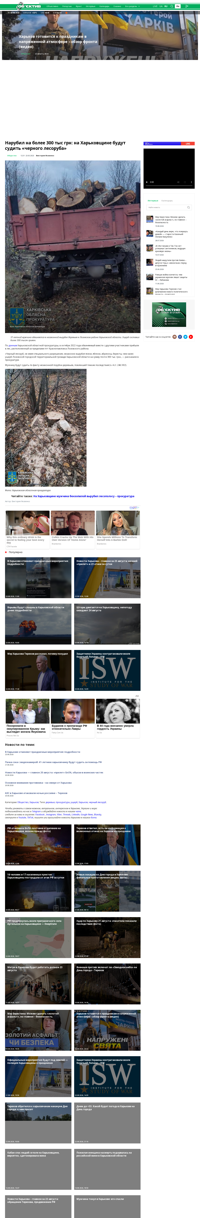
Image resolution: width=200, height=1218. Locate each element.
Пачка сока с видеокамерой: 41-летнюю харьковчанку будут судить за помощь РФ (53, 762)
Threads (66, 814)
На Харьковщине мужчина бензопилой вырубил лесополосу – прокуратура (83, 496)
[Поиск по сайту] (172, 6)
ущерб (74, 802)
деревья (50, 802)
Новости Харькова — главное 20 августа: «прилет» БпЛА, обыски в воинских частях (54, 772)
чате (78, 811)
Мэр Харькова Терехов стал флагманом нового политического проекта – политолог (171, 292)
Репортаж (67, 6)
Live (155, 6)
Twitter (185, 337)
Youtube (22, 817)
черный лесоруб (97, 802)
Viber (59, 814)
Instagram (51, 814)
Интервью (90, 6)
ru (165, 6)
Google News (87, 814)
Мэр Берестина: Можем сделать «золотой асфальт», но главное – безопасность (171, 220)
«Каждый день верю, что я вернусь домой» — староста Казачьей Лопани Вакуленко (171, 234)
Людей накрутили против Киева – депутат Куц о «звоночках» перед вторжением (170, 263)
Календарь (104, 6)
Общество (25, 54)
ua (160, 6)
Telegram (36, 811)
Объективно (52, 6)
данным (13, 345)
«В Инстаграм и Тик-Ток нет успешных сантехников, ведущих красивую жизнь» (170, 248)
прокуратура (63, 802)
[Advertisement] (100, 79)
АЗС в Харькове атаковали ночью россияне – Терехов (36, 793)
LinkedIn (76, 814)
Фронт (79, 6)
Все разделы (131, 6)
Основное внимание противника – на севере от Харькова (38, 782)
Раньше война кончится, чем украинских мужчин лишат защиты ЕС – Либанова (171, 277)
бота (93, 817)
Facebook (39, 814)
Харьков (34, 802)
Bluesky (97, 814)
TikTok (30, 817)
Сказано (117, 6)
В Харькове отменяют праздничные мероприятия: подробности (42, 751)
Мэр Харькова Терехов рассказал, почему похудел (59, 44)
